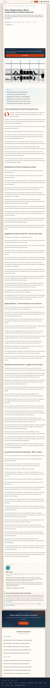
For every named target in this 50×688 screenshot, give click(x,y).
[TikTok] (48, 1)
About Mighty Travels (16, 588)
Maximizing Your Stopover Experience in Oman (16, 94)
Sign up (36, 1)
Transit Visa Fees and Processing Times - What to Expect (19, 103)
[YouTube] (45, 1)
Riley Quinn (8, 22)
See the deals (25, 55)
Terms (2, 685)
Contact (22, 588)
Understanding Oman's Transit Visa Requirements (17, 92)
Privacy (44, 682)
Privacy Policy (22, 682)
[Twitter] (39, 1)
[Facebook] (41, 1)
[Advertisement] (25, 38)
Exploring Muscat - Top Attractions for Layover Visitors (18, 99)
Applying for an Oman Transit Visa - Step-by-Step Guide (18, 96)
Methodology (12, 605)
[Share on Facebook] (8, 25)
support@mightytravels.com (20, 685)
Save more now (23, 623)
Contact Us (16, 682)
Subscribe (7, 685)
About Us (11, 682)
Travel (9, 5)
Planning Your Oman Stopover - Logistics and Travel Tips (19, 101)
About (39, 603)
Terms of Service (30, 682)
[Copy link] (13, 25)
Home (6, 5)
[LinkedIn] (46, 1)
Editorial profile (9, 588)
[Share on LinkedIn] (10, 25)
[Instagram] (43, 1)
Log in (32, 1)
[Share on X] (6, 25)
